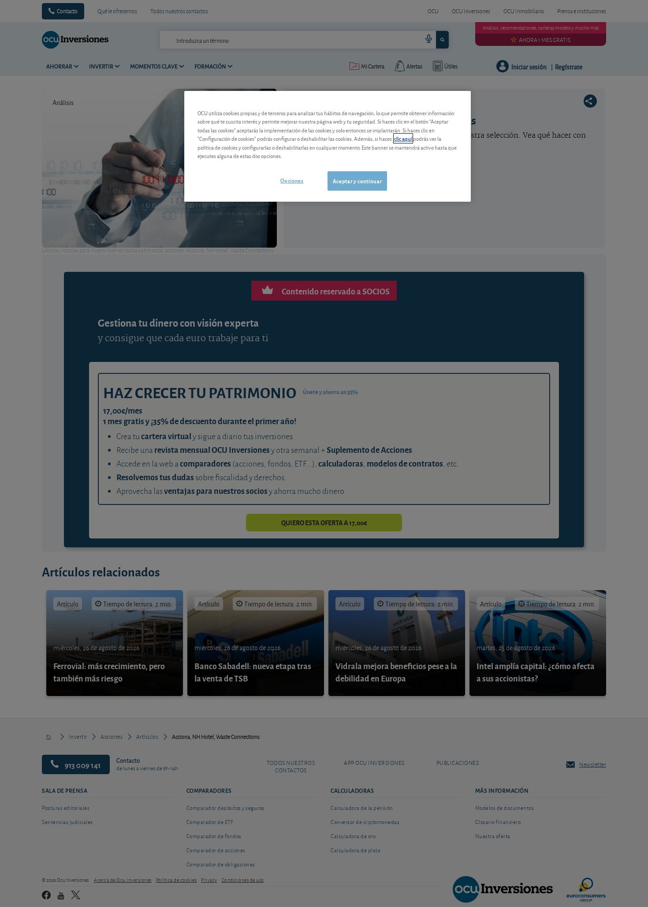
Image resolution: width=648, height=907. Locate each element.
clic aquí (403, 138)
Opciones (291, 180)
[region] (327, 146)
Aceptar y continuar (357, 181)
